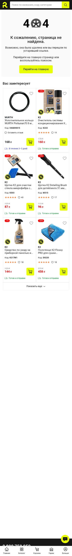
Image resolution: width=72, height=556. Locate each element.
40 (22, 197)
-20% (41, 221)
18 (22, 262)
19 (55, 132)
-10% (41, 91)
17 (55, 197)
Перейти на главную (36, 69)
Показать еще (34, 286)
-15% (8, 156)
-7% (7, 221)
